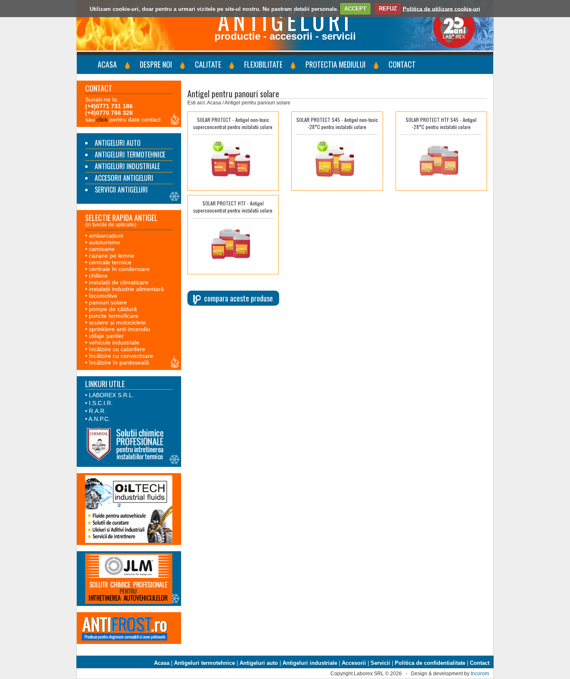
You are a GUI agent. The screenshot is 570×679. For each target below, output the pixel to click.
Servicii (380, 663)
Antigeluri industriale (309, 663)
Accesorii (354, 663)
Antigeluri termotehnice (204, 663)
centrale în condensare (119, 269)
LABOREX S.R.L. (111, 395)
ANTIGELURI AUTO (118, 143)
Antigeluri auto (259, 663)
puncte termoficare (114, 315)
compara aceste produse (238, 298)
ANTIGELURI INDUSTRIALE (127, 166)
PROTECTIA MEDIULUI (335, 64)
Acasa (161, 663)
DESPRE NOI (156, 64)
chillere (98, 275)
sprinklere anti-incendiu (119, 329)
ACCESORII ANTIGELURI (124, 178)
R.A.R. (97, 411)
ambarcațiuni (106, 235)
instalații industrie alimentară (126, 289)
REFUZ (388, 8)
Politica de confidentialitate (430, 663)
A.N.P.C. (99, 419)
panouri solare (108, 302)
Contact (479, 663)
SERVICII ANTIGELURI (121, 190)
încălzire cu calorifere (117, 349)
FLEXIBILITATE (263, 64)
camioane (102, 249)
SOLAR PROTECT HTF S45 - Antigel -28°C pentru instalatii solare (441, 123)
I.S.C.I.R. (101, 403)
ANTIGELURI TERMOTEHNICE (130, 154)
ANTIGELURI (285, 20)
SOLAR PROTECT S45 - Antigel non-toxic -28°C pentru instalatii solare (337, 123)
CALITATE (208, 64)
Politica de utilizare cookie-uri (441, 8)
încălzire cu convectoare (121, 355)
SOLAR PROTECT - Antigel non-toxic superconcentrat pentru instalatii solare (232, 123)
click (102, 119)
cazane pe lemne (111, 255)
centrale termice (110, 262)
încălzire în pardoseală (119, 362)
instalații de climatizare (119, 282)
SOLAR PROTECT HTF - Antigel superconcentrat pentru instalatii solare (232, 207)
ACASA (107, 64)
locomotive (103, 295)
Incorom (480, 673)
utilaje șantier (106, 335)
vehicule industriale (114, 342)
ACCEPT (355, 8)
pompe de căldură (113, 309)
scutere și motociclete (117, 322)
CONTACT (402, 64)
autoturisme (104, 242)
